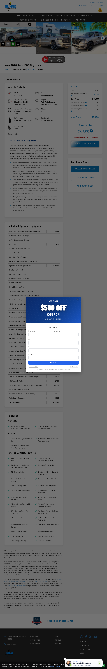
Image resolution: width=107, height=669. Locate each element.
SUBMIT (53, 363)
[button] (65, 659)
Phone (30, 347)
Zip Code (31, 354)
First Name (32, 331)
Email (30, 339)
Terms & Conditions (33, 366)
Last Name (57, 331)
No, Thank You (74, 367)
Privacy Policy (55, 666)
